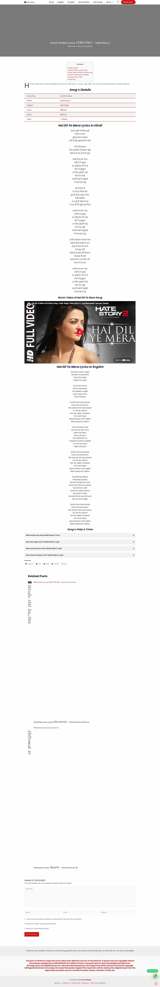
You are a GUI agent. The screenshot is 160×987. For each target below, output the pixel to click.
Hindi (51, 2)
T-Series (63, 119)
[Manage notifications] (156, 983)
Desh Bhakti (83, 2)
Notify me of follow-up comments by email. (41, 924)
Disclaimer (85, 983)
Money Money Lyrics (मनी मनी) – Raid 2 (29, 742)
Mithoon (63, 110)
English (60, 2)
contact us (46, 963)
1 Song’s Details (73, 68)
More (108, 2)
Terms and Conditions (98, 983)
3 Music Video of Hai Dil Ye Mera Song (80, 72)
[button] (112, 2)
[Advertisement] (80, 28)
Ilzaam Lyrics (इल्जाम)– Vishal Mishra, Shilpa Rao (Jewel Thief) (29, 604)
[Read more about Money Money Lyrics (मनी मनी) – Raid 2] (29, 728)
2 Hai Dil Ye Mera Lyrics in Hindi (77, 70)
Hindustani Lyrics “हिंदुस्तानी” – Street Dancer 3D (56, 867)
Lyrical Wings (86, 980)
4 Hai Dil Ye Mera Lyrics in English (78, 75)
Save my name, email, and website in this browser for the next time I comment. (54, 919)
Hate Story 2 (65, 100)
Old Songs (97, 2)
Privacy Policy (76, 983)
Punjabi (71, 2)
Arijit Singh (64, 105)
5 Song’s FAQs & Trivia (75, 77)
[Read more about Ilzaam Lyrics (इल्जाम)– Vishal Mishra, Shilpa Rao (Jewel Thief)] (29, 582)
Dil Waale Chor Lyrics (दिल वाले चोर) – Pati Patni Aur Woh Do (61, 722)
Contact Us (66, 983)
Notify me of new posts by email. (37, 928)
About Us (57, 983)
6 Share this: (72, 79)
